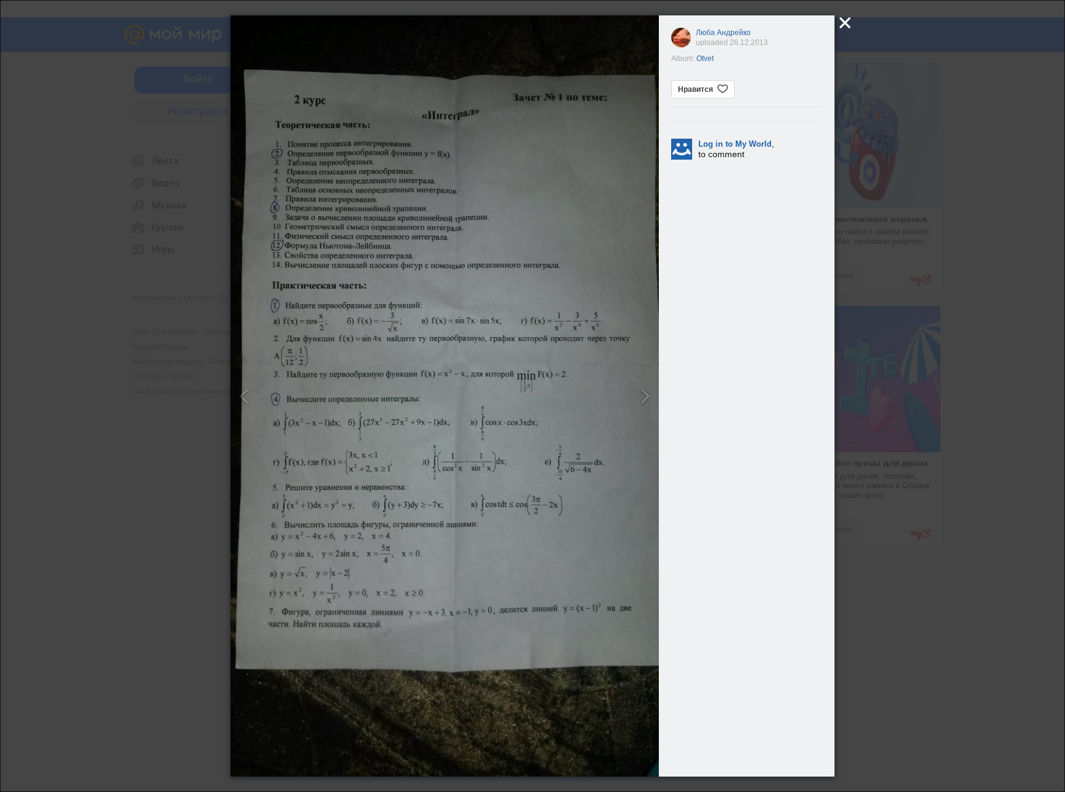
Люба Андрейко (723, 32)
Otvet (705, 58)
